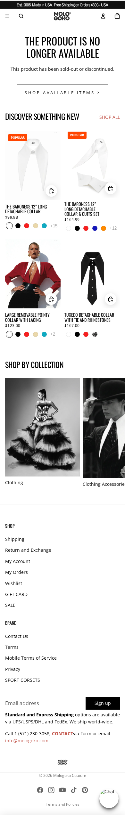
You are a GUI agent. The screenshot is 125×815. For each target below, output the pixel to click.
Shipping (14, 539)
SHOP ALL (109, 117)
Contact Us (16, 636)
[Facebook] (40, 790)
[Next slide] (113, 433)
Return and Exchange (28, 550)
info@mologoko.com (26, 741)
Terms (12, 647)
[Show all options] (53, 226)
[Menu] (7, 16)
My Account (17, 561)
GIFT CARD (16, 594)
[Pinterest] (85, 790)
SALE (10, 605)
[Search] (21, 16)
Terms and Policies (62, 804)
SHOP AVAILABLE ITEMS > (62, 92)
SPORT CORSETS (22, 680)
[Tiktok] (74, 790)
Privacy (12, 669)
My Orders (16, 572)
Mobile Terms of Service (31, 658)
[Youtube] (62, 790)
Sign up (103, 703)
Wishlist (13, 583)
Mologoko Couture (69, 775)
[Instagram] (51, 790)
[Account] (103, 16)
